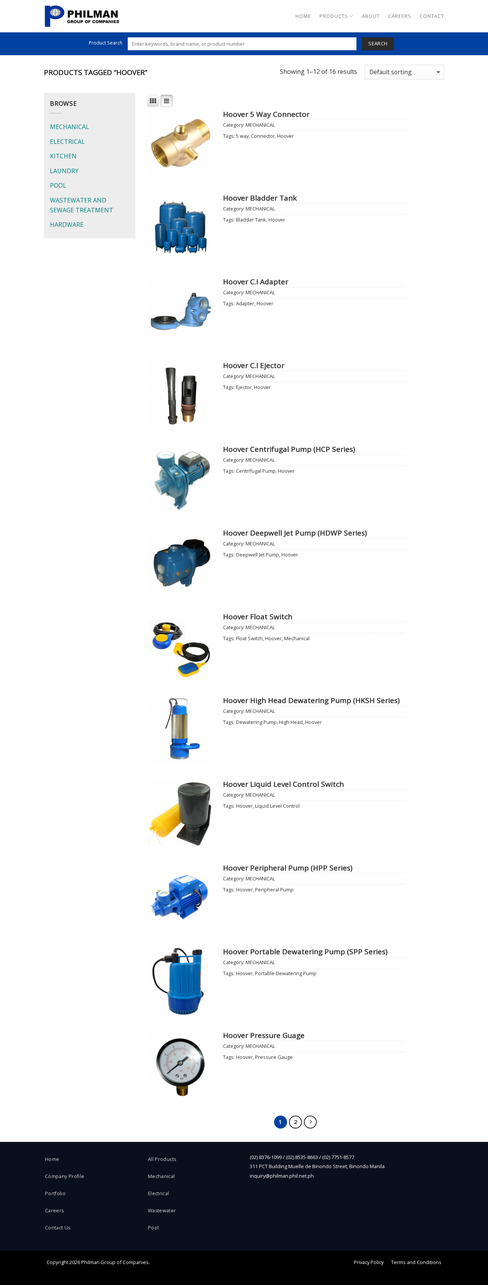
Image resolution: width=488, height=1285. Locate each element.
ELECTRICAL (67, 141)
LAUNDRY (64, 171)
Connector (263, 135)
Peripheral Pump (274, 889)
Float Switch (249, 638)
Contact (432, 16)
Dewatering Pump (256, 722)
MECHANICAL (69, 127)
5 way (242, 135)
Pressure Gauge (274, 1057)
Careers (399, 16)
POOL (58, 185)
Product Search (105, 43)
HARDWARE (66, 224)
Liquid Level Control (277, 805)
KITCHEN (63, 156)
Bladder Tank (251, 219)
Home (303, 16)
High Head (291, 722)
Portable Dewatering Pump (285, 973)
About (371, 16)
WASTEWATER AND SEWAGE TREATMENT (81, 205)
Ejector (244, 387)
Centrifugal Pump (256, 470)
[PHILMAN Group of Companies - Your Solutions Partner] (82, 16)
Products (333, 16)
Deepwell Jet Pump (257, 554)
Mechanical (297, 638)
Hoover (285, 135)
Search (377, 43)
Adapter (245, 303)
